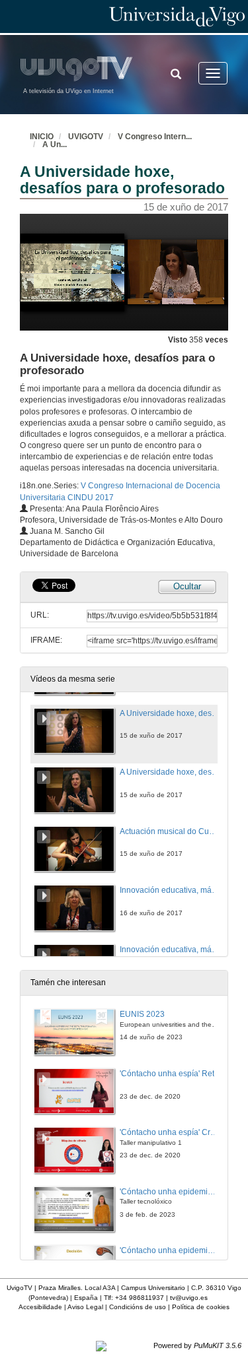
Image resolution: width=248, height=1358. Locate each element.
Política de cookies (200, 1306)
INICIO (42, 136)
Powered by (197, 1345)
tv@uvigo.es (189, 1297)
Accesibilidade (40, 1306)
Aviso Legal (85, 1306)
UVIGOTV (85, 136)
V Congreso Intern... (155, 136)
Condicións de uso (137, 1306)
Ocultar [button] (187, 586)
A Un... (54, 144)
